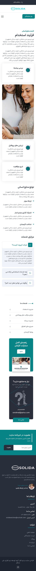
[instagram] (18, 567)
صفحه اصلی (31, 532)
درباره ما (32, 542)
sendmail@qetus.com (21, 412)
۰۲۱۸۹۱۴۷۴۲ (21, 410)
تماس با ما (21, 420)
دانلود (21, 352)
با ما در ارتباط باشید (22, 488)
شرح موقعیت (18, 166)
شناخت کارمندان (25, 224)
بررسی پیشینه (18, 68)
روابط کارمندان (28, 332)
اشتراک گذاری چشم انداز (23, 213)
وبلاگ (33, 539)
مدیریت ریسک (28, 321)
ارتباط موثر (27, 201)
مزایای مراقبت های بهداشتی (24, 315)
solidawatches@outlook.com (16, 518)
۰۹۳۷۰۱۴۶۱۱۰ (17, 2)
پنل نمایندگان (28, 16)
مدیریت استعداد (28, 309)
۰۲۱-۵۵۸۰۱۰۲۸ (25, 515)
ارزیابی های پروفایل (16, 145)
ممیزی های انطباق (27, 326)
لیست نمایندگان (29, 536)
